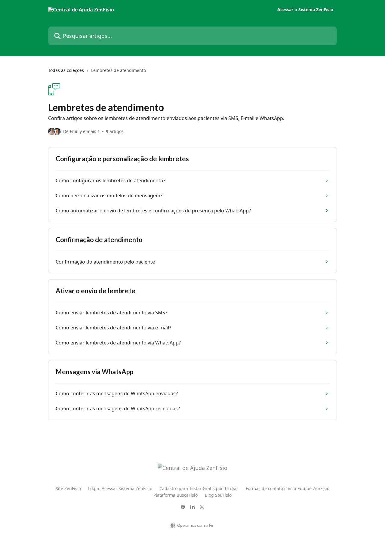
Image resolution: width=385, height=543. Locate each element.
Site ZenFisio (68, 488)
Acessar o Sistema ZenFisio (305, 10)
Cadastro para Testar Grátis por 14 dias (199, 488)
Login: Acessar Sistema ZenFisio (120, 488)
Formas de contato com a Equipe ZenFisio (287, 488)
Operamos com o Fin (195, 525)
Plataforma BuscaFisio (175, 495)
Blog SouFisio (218, 495)
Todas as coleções (66, 70)
